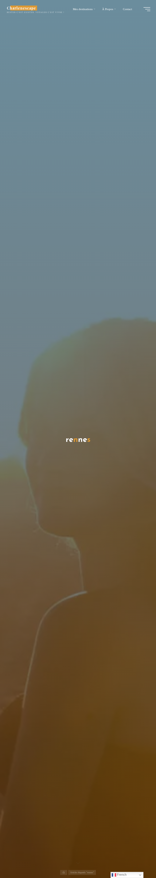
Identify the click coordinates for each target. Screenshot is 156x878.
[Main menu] (146, 9)
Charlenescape (21, 8)
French (121, 874)
